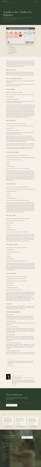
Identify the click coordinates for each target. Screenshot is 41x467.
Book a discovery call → (10, 365)
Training (16, 446)
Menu (37, 1)
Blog (28, 447)
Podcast (29, 444)
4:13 (6, 50)
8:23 (6, 53)
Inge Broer (5, 21)
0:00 (6, 46)
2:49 (6, 49)
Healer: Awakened (16, 308)
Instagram (3, 458)
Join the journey (27, 437)
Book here (29, 64)
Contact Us (3, 455)
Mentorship (16, 447)
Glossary (29, 446)
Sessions (16, 444)
